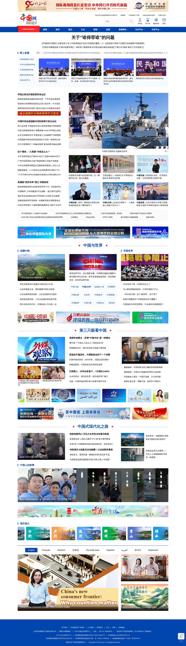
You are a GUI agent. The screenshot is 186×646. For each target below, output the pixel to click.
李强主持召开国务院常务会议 (32, 94)
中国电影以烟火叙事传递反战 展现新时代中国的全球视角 (28, 383)
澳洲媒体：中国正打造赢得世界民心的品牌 (142, 372)
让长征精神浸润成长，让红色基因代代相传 (38, 294)
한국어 (138, 550)
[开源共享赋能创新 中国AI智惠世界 (57, 47)
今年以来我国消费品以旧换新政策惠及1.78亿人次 (39, 165)
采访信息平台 (25, 80)
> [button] (166, 53)
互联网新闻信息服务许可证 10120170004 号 (90, 635)
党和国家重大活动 (27, 59)
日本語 (75, 550)
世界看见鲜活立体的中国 (51, 381)
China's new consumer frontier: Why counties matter (45, 607)
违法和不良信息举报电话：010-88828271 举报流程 (134, 631)
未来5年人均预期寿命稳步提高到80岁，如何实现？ (92, 444)
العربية (124, 550)
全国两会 (74, 217)
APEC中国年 (108, 217)
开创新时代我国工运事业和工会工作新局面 (60, 43)
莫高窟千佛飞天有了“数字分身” (82, 151)
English (31, 550)
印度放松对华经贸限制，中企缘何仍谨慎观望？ (143, 304)
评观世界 (128, 250)
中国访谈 (140, 175)
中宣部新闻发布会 (27, 70)
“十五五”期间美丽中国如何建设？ (32, 278)
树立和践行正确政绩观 (129, 217)
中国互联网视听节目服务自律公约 (44, 631)
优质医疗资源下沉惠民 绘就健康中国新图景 (125, 43)
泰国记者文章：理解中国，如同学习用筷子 (142, 381)
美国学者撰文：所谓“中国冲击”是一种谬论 (89, 338)
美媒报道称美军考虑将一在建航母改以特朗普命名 (39, 200)
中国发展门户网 (134, 15)
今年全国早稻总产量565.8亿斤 (31, 156)
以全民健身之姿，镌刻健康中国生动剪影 (37, 289)
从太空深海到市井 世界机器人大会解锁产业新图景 (39, 135)
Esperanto (153, 550)
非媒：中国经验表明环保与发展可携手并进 (87, 381)
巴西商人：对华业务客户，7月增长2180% (89, 371)
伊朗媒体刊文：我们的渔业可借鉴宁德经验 (87, 348)
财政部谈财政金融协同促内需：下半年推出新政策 (39, 99)
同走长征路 (90, 217)
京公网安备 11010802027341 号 (119, 635)
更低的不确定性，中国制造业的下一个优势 (89, 354)
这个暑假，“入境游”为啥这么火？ (34, 151)
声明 (113, 627)
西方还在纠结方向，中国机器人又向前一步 (38, 304)
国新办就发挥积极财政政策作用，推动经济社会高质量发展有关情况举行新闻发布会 (118, 81)
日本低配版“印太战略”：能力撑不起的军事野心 (141, 278)
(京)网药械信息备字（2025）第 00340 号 (126, 638)
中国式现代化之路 (93, 426)
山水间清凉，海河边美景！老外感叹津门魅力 (88, 376)
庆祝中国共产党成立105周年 (141, 213)
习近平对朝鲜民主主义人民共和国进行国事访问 (73, 213)
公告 (107, 627)
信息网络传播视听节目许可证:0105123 (59, 638)
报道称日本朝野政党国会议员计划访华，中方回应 (39, 104)
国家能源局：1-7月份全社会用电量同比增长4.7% (39, 170)
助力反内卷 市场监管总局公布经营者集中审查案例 (39, 126)
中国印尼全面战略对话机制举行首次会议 (37, 121)
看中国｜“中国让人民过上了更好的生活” (86, 343)
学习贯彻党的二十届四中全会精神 (34, 213)
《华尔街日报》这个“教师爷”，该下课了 (140, 294)
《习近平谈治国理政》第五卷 (111, 213)
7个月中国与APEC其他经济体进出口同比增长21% (39, 175)
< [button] (164, 53)
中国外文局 (162, 15)
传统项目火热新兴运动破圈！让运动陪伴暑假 (91, 449)
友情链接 (122, 627)
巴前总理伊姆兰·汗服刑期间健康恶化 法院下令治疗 (39, 205)
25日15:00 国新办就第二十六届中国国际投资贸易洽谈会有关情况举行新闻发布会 (135, 53)
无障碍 (181, 641)
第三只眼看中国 (93, 330)
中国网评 (111, 287)
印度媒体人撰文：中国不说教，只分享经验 (142, 377)
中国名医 (140, 202)
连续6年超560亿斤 (52, 156)
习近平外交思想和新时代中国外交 (106, 15)
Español (110, 550)
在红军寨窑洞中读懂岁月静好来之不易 (36, 284)
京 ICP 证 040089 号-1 (64, 635)
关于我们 (64, 627)
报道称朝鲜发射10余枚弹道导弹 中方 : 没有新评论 (39, 187)
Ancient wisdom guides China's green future (140, 607)
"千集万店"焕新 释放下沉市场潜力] (129, 47)
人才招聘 (91, 627)
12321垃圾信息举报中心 (82, 631)
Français (46, 550)
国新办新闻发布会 (27, 75)
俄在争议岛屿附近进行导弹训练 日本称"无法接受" (39, 196)
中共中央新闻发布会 (27, 64)
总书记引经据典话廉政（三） (92, 43)
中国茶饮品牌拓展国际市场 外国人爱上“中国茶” (91, 460)
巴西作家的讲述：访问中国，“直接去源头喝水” (89, 360)
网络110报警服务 (65, 631)
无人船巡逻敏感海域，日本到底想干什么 (140, 289)
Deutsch (61, 550)
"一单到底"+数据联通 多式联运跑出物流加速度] (93, 47)
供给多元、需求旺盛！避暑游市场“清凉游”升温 (90, 455)
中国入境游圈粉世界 (131, 360)
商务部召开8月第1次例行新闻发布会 (150, 78)
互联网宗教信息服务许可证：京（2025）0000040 (92, 638)
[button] (166, 120)
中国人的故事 (27, 465)
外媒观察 (22, 361)
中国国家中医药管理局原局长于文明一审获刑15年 (39, 140)
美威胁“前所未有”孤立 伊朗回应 (33, 182)
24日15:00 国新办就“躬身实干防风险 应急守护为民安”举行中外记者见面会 (72, 53)
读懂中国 (25, 250)
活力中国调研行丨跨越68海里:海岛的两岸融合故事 (39, 144)
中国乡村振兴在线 (149, 15)
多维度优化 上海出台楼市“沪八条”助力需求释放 (90, 439)
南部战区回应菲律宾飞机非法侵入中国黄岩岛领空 (39, 108)
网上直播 (24, 53)
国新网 (123, 15)
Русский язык (92, 550)
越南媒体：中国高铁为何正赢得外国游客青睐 (143, 367)
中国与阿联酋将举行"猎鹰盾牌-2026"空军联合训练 (39, 130)
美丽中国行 (150, 217)
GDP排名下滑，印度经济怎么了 (137, 284)
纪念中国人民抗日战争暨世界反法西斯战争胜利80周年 (42, 217)
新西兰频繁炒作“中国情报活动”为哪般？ (140, 299)
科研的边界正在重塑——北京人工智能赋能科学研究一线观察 (156, 454)
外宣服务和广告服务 (77, 627)
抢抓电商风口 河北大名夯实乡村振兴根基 (89, 434)
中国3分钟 (107, 202)
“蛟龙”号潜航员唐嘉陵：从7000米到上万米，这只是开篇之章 (45, 499)
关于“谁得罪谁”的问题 (93, 37)
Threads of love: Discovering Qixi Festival (139, 578)
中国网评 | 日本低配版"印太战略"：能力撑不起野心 (39, 191)
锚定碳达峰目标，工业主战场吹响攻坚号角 (38, 299)
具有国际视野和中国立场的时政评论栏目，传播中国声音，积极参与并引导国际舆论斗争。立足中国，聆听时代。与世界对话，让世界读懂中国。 (92, 276)
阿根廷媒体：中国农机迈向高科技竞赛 (85, 365)
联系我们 (100, 627)
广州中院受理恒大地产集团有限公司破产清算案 (38, 161)
